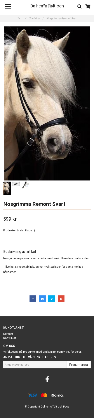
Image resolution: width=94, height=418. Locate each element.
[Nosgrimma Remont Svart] (47, 103)
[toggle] (10, 7)
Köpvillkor (9, 338)
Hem (21, 18)
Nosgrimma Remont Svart (62, 18)
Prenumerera (78, 364)
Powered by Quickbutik (47, 410)
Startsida (36, 18)
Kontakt (8, 333)
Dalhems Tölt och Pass (47, 6)
